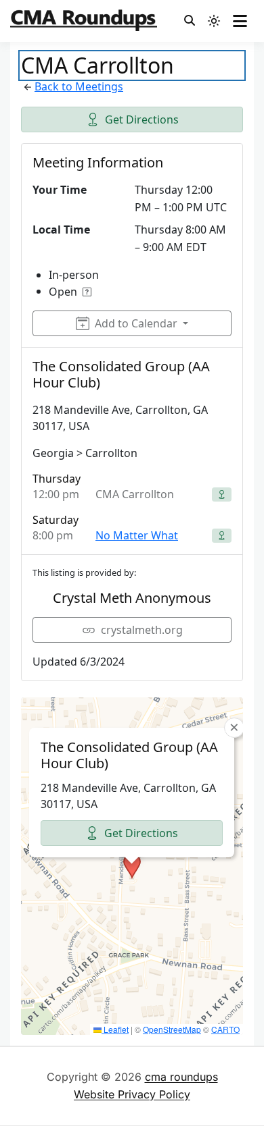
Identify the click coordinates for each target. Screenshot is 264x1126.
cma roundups (181, 1076)
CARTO (225, 1029)
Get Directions (142, 119)
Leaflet (115, 1029)
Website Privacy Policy (132, 1094)
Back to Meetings (79, 86)
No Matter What (136, 535)
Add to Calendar (136, 323)
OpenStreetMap (172, 1029)
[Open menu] (240, 20)
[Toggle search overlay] (189, 21)
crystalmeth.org (142, 629)
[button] (132, 866)
